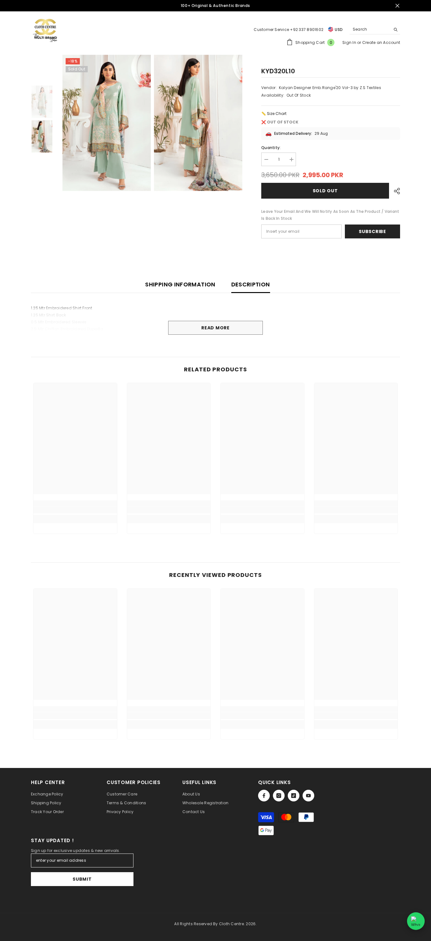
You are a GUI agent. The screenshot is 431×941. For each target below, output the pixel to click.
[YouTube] (308, 795)
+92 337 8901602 (306, 29)
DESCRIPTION (250, 284)
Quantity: (270, 147)
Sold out (325, 191)
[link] (75, 509)
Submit (82, 879)
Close (397, 6)
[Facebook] (264, 795)
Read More (215, 328)
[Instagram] (279, 795)
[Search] (375, 29)
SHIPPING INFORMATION (180, 284)
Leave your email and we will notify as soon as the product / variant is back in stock (330, 215)
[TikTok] (293, 795)
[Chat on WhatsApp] (416, 921)
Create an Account (381, 42)
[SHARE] (394, 191)
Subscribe (372, 231)
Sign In (349, 42)
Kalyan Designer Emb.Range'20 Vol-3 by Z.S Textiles (330, 87)
